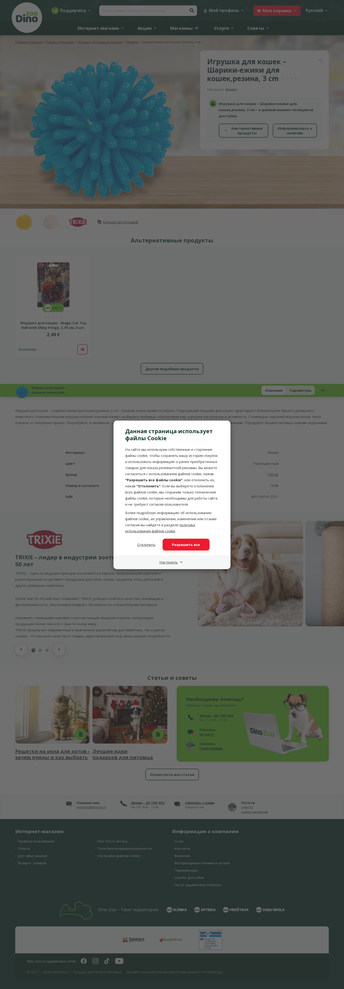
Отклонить (146, 544)
